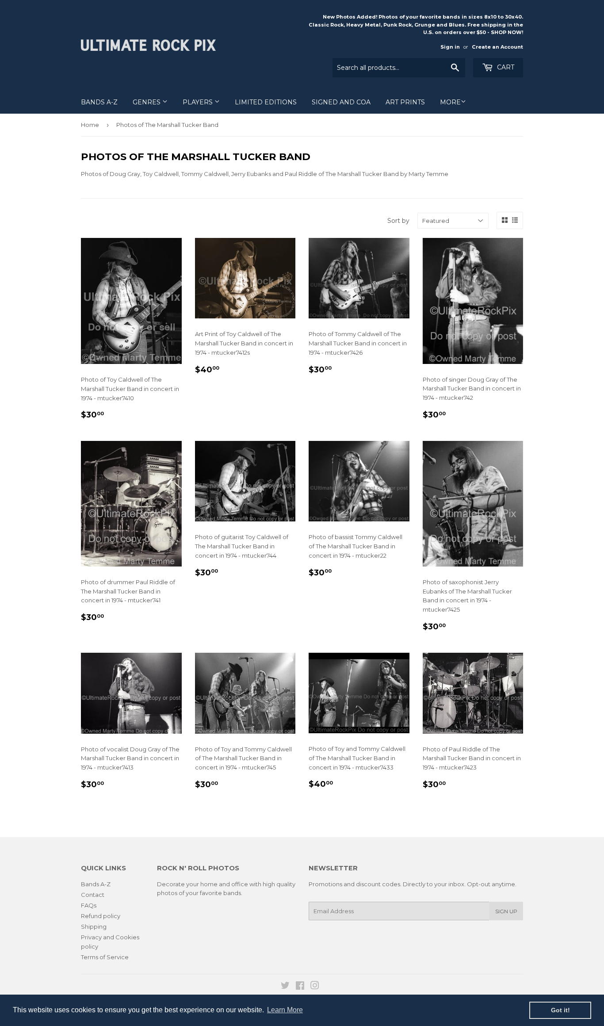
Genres (147, 102)
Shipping (94, 926)
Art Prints (405, 102)
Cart (504, 67)
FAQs (88, 905)
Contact (92, 894)
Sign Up (506, 911)
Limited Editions (266, 102)
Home (90, 124)
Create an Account (497, 47)
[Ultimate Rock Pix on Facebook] (300, 986)
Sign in (450, 47)
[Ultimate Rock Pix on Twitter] (285, 986)
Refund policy (100, 915)
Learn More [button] (285, 1010)
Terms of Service (105, 957)
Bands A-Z (99, 102)
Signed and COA (341, 102)
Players (198, 102)
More (450, 102)
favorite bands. (221, 892)
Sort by (398, 221)
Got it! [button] (560, 1010)
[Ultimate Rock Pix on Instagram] (314, 986)
